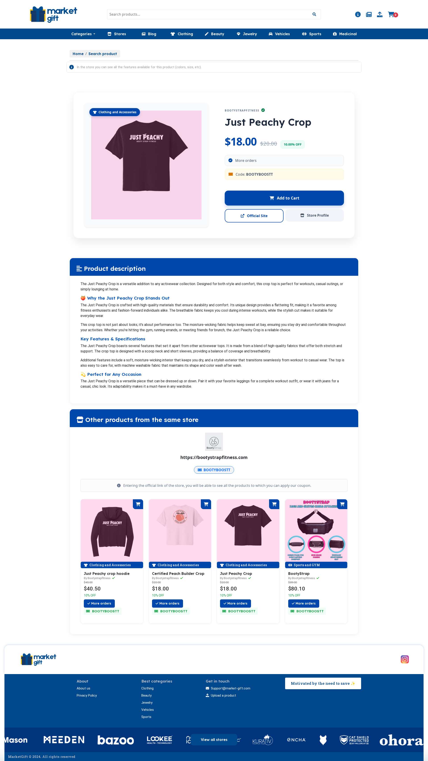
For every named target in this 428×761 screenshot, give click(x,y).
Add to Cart (287, 198)
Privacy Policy (87, 695)
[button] (83, 34)
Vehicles (147, 710)
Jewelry (146, 703)
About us (83, 688)
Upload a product (223, 695)
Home (78, 53)
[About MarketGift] (357, 15)
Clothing (147, 688)
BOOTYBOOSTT (217, 469)
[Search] (314, 14)
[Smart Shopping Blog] (368, 15)
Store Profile (317, 215)
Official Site (257, 215)
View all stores (214, 739)
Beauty (146, 695)
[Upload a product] (379, 15)
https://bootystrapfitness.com (214, 457)
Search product (102, 53)
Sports (146, 717)
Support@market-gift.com (230, 688)
